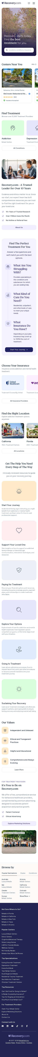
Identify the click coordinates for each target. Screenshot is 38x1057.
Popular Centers (8, 930)
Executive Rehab (7, 968)
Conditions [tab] (33, 873)
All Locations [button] (19, 451)
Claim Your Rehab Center (10, 1009)
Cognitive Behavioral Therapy (12, 939)
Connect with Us (8, 1022)
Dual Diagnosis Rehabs (10, 974)
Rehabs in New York (8, 919)
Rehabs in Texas (7, 922)
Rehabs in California (9, 916)
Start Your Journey (17, 350)
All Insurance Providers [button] (19, 401)
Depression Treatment (10, 965)
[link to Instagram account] (22, 1026)
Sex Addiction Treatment (11, 979)
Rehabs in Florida (8, 913)
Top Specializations (10, 958)
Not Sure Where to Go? (11, 909)
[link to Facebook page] (27, 1026)
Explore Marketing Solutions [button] (19, 823)
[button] (33, 3)
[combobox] (19, 50)
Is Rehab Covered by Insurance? (13, 994)
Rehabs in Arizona (8, 925)
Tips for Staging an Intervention (13, 997)
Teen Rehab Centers (9, 971)
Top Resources (8, 987)
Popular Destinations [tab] (9, 873)
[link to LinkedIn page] (7, 1026)
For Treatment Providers (11, 1005)
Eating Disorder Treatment (11, 963)
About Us (5, 1014)
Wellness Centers (8, 948)
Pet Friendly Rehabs (8, 951)
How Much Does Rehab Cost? (12, 1000)
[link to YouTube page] (12, 1026)
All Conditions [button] (19, 148)
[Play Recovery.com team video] (19, 169)
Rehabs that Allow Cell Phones (12, 953)
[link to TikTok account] (17, 1026)
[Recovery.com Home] (11, 3)
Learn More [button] (19, 770)
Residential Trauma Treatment (12, 977)
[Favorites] (29, 3)
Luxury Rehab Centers (9, 934)
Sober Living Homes (9, 942)
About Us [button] (19, 227)
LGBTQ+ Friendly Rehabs (10, 945)
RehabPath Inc (24, 1041)
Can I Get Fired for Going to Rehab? (14, 991)
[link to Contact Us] (3, 1026)
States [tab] (22, 873)
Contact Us (6, 1017)
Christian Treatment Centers (12, 982)
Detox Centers (7, 937)
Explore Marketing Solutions (12, 1012)
